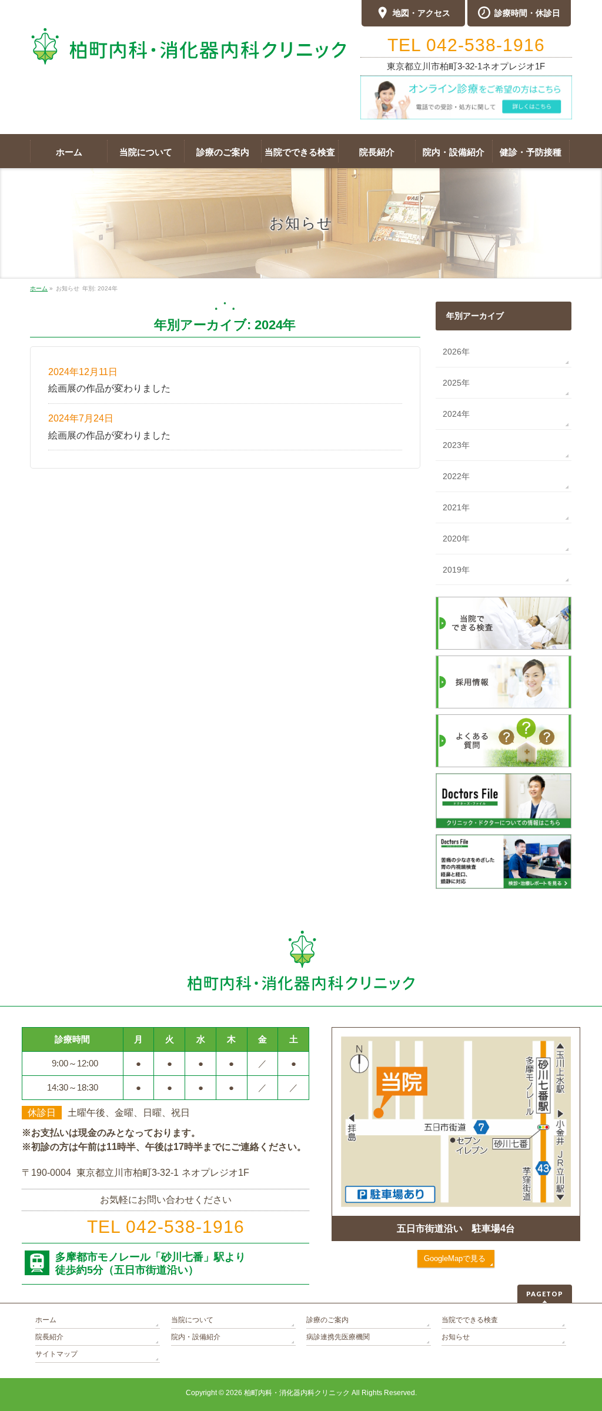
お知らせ (456, 1337)
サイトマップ (56, 1354)
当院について (192, 1320)
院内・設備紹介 (195, 1337)
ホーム (45, 1320)
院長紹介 (49, 1337)
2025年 (456, 382)
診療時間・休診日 (527, 13)
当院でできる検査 (470, 1320)
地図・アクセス (421, 13)
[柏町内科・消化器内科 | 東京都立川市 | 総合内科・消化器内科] (188, 46)
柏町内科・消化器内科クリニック (297, 1393)
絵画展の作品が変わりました (109, 388)
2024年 (456, 414)
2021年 (456, 507)
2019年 (456, 569)
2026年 (456, 351)
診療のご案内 (327, 1320)
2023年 (456, 445)
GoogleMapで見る (455, 1258)
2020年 (456, 538)
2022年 (456, 476)
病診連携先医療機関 (338, 1337)
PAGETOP (544, 1294)
